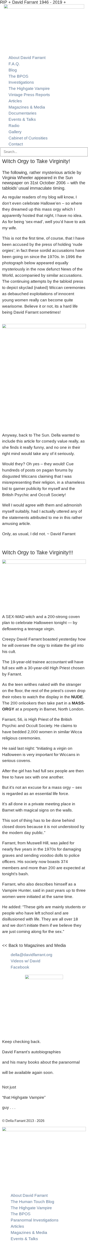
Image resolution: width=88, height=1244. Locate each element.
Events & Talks (22, 119)
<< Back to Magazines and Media (34, 945)
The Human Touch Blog (32, 1201)
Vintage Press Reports (29, 94)
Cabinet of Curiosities (28, 138)
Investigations (21, 82)
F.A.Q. (14, 64)
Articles (15, 101)
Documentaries (23, 113)
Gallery (15, 132)
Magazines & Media (27, 107)
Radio (14, 125)
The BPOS (18, 76)
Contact (16, 144)
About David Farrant (27, 57)
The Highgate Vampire (29, 88)
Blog (13, 70)
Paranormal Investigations (35, 1220)
